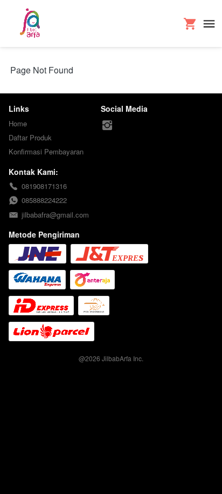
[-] (107, 125)
